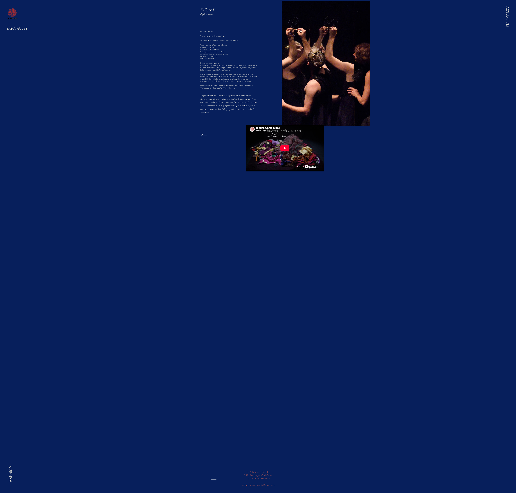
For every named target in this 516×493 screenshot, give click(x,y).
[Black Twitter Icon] (8, 18)
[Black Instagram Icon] (17, 18)
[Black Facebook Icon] (14, 18)
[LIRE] (203, 135)
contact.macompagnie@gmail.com (258, 484)
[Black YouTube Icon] (11, 18)
